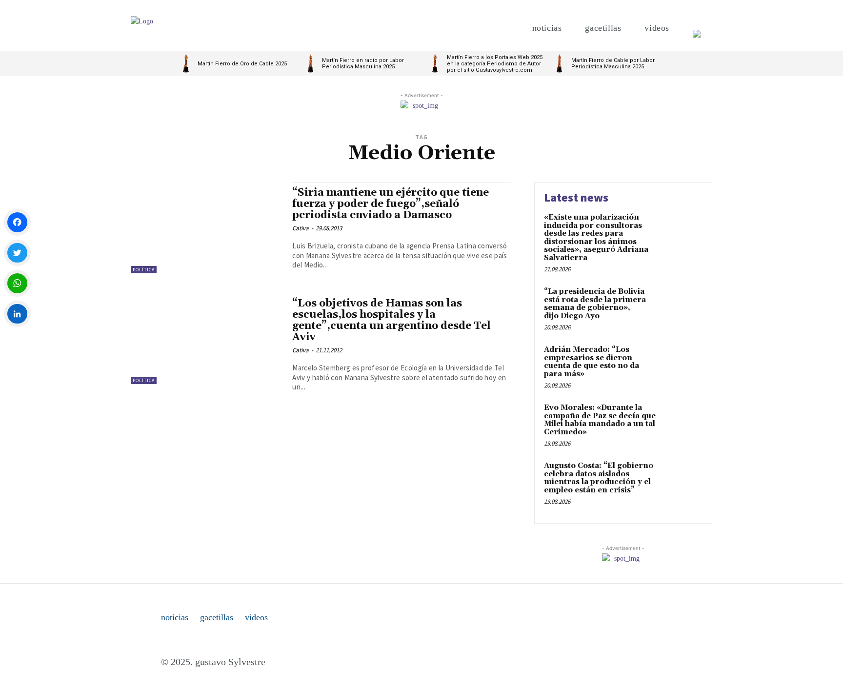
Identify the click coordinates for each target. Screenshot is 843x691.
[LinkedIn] (17, 314)
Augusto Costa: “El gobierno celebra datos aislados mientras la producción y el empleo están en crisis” (598, 478)
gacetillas (216, 617)
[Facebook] (17, 222)
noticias (174, 617)
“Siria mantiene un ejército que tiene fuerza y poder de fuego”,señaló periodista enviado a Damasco (390, 204)
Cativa (300, 228)
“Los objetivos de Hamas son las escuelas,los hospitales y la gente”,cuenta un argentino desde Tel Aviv (391, 320)
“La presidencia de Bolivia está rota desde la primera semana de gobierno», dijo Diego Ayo (595, 304)
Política (144, 269)
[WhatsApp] (17, 283)
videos (256, 617)
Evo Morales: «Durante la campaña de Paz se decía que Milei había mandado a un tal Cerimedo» (600, 420)
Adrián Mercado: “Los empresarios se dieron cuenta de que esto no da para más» (591, 362)
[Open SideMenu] (696, 28)
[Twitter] (17, 253)
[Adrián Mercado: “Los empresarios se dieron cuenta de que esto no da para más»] (681, 365)
